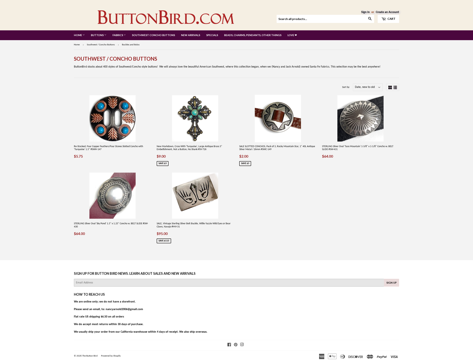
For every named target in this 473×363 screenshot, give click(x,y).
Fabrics (118, 35)
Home (78, 35)
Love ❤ (292, 35)
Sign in (365, 12)
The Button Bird (90, 356)
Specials (212, 35)
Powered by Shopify (111, 356)
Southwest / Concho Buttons (101, 44)
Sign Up (391, 282)
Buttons (97, 35)
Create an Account (387, 12)
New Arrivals (190, 35)
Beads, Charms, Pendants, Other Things (252, 35)
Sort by (345, 87)
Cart (391, 18)
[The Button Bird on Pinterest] (236, 345)
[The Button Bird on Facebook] (229, 345)
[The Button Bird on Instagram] (242, 345)
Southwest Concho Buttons (153, 35)
